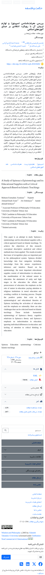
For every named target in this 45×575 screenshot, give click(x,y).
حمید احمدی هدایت (18, 46)
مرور (39, 450)
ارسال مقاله (36, 478)
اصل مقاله (30, 380)
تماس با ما (37, 484)
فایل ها (36, 369)
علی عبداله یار (35, 46)
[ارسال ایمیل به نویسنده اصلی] (24, 42)
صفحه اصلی (36, 442)
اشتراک (6, 557)
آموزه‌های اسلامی (37, 167)
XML (35, 376)
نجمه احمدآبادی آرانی (10, 43)
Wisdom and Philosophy (11, 533)
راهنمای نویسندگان (33, 471)
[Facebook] (41, 565)
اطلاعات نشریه (35, 457)
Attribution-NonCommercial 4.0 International (22, 537)
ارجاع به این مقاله (32, 394)
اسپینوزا (40, 164)
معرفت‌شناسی (16, 164)
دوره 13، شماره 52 (14, 357)
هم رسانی (35, 388)
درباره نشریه (36, 498)
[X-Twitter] (34, 565)
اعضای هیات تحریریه (33, 464)
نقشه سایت (37, 514)
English (6, 2)
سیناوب (41, 573)
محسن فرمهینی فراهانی (34, 43)
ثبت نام (17, 2)
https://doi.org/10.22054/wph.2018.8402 (23, 64)
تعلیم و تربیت (29, 164)
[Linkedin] (28, 565)
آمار (37, 401)
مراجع (36, 352)
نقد (7, 164)
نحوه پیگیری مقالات (36, 521)
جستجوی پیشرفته (35, 435)
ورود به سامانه (28, 2)
